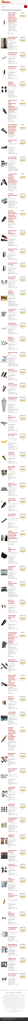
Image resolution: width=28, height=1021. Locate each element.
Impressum (12, 992)
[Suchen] (25, 6)
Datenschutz (19, 992)
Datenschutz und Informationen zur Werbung (12, 1019)
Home (7, 992)
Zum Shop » (22, 16)
